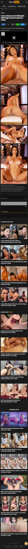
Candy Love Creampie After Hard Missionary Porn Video (12, 331)
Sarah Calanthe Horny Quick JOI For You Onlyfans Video (14, 471)
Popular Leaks (12, 6)
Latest (4, 6)
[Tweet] (8, 24)
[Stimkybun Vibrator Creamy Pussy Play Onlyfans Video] (14, 524)
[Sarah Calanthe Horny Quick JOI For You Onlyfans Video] (14, 461)
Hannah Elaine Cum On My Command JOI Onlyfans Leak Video (13, 513)
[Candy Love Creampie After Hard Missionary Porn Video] (14, 321)
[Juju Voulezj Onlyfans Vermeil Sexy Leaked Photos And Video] (14, 368)
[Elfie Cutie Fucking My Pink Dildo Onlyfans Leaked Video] (14, 482)
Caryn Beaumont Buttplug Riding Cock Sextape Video (13, 283)
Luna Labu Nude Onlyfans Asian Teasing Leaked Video (11, 450)
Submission (22, 545)
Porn (2, 280)
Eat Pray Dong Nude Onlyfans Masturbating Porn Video (10, 401)
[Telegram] (22, 24)
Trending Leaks (21, 6)
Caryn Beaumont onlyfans (7, 188)
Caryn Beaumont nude (19, 186)
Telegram (16, 545)
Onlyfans (3, 238)
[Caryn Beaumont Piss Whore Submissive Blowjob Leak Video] (14, 231)
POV (13, 191)
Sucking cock (18, 191)
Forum (20, 547)
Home (4, 545)
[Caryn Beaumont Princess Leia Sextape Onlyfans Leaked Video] (14, 294)
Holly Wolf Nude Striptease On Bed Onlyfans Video (12, 429)
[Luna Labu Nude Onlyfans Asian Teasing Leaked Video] (14, 440)
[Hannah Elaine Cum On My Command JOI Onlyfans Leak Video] (14, 503)
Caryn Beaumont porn (20, 188)
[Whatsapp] (18, 24)
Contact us (9, 545)
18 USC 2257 (15, 547)
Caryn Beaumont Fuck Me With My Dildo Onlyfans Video (14, 262)
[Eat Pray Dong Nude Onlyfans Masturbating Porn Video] (14, 391)
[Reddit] (13, 24)
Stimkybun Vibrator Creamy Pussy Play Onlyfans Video (14, 534)
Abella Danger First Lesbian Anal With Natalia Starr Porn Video (13, 355)
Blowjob (3, 185)
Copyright (8, 547)
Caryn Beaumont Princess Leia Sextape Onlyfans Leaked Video (13, 304)
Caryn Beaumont (10, 185)
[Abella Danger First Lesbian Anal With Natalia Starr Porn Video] (14, 344)
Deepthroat (4, 191)
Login (25, 198)
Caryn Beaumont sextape (18, 189)
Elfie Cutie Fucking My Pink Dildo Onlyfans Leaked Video (11, 492)
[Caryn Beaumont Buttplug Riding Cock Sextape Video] (14, 273)
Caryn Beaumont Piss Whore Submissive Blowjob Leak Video (11, 241)
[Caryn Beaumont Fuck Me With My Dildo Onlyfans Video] (14, 252)
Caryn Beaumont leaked (6, 186)
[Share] (3, 24)
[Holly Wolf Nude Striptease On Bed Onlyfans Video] (14, 419)
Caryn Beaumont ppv (6, 189)
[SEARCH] (26, 2)
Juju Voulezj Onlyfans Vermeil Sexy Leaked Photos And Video (12, 378)
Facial (9, 191)
